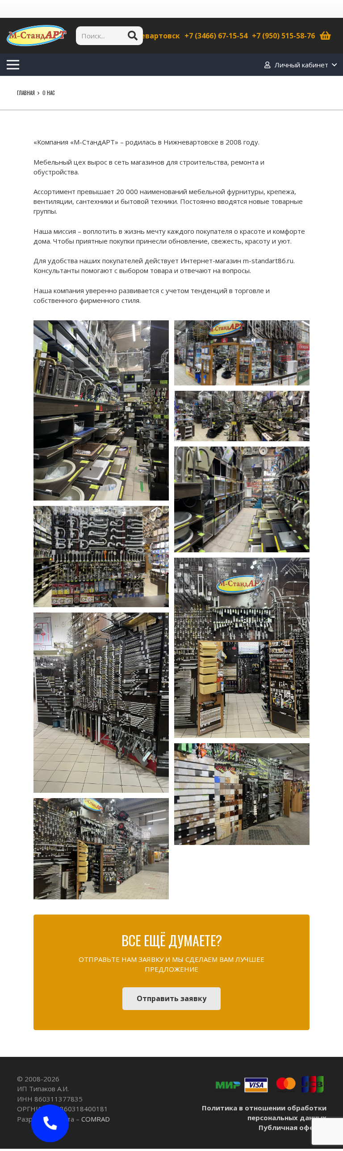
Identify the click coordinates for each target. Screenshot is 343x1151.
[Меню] (13, 65)
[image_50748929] (242, 794)
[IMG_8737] (242, 500)
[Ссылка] (37, 36)
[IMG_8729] (101, 556)
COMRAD (95, 1118)
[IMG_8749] (101, 410)
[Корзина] (325, 36)
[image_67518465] (242, 648)
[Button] (49, 1123)
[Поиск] (133, 36)
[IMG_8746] (242, 416)
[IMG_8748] (242, 352)
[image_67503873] (101, 703)
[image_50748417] (101, 848)
